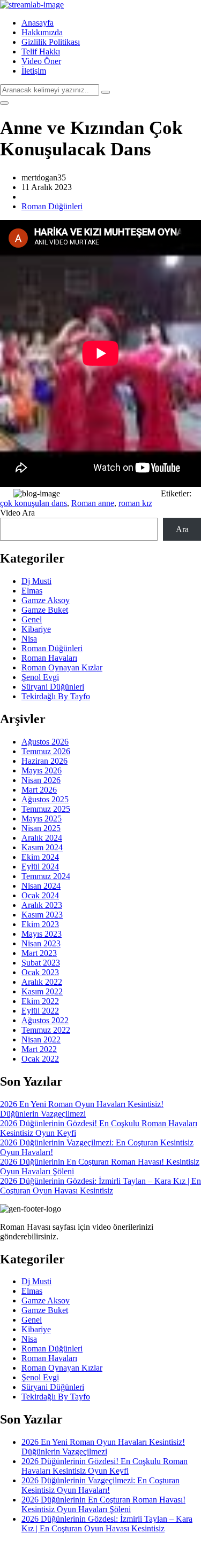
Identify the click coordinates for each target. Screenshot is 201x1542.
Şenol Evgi (40, 677)
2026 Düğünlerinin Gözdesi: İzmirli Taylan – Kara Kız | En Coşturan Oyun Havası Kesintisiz (100, 1185)
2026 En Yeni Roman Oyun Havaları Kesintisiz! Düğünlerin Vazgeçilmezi (81, 1109)
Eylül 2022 (40, 1010)
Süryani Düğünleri (52, 686)
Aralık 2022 (41, 981)
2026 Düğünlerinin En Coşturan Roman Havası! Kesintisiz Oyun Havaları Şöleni (103, 1504)
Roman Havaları (49, 657)
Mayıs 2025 (41, 818)
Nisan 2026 (41, 780)
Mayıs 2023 (41, 933)
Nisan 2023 (41, 943)
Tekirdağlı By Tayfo (55, 696)
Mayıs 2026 (41, 770)
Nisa (29, 638)
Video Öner (41, 61)
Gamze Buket (44, 609)
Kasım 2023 (42, 914)
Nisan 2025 (41, 828)
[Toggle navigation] (4, 103)
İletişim (33, 70)
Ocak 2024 (40, 895)
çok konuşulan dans (33, 503)
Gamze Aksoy (45, 600)
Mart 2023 (39, 953)
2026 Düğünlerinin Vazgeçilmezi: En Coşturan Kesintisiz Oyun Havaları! (100, 1485)
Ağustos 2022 (45, 1020)
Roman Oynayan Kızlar (61, 667)
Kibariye (36, 629)
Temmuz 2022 (45, 1029)
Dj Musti (36, 581)
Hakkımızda (42, 32)
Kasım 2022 (42, 991)
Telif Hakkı (40, 51)
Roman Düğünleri (52, 206)
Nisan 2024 (41, 885)
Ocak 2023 (40, 972)
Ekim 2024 (40, 856)
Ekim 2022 (40, 1001)
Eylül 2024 (40, 866)
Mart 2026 (39, 789)
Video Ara (17, 512)
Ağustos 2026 (45, 741)
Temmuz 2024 (45, 876)
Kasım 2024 (42, 847)
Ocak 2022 (40, 1058)
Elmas (31, 590)
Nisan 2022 (41, 1039)
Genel (31, 619)
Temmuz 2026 (45, 751)
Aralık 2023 (41, 905)
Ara (182, 529)
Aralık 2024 (41, 837)
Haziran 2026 (44, 760)
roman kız (135, 503)
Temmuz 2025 (45, 808)
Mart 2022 (39, 1049)
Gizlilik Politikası (50, 41)
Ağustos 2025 (45, 799)
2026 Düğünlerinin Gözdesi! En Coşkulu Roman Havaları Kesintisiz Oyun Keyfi (104, 1466)
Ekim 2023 (40, 924)
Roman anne (92, 503)
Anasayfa (37, 22)
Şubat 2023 (40, 962)
